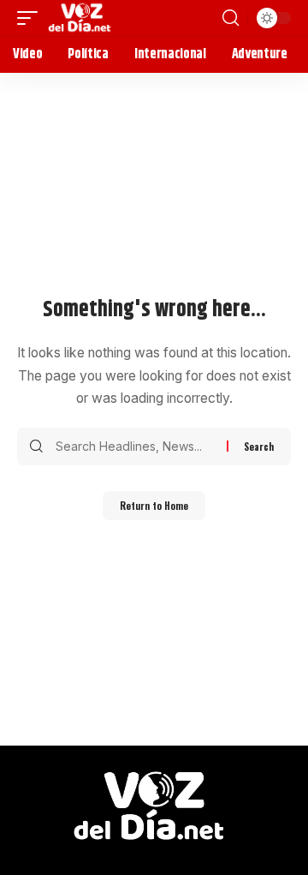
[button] (31, 18)
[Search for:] (135, 446)
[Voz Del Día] (81, 18)
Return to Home (154, 505)
